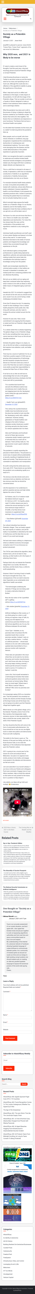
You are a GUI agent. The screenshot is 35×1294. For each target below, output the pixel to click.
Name (5, 1015)
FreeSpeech (7, 1257)
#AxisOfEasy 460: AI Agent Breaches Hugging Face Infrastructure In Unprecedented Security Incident (14, 1129)
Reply (5, 976)
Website (5, 1029)
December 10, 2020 (11, 404)
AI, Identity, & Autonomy (10, 1238)
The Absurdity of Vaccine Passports (14, 870)
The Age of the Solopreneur (12, 1110)
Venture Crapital (8, 1277)
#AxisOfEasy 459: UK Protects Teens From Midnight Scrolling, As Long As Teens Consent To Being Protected (16, 1136)
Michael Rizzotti (8, 916)
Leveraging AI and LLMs (11, 1264)
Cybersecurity (7, 1251)
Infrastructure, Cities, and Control (13, 1261)
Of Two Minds (7, 1271)
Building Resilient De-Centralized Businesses (17, 1244)
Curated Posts (7, 1248)
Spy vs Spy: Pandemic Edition (12, 843)
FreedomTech (7, 1254)
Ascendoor (24, 1288)
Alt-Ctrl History (7, 1241)
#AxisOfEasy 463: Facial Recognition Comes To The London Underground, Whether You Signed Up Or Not (17, 1104)
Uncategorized (7, 1274)
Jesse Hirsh (18, 40)
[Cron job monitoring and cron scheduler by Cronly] (17, 1193)
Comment (6, 991)
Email (5, 1022)
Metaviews (6, 820)
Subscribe (9, 1068)
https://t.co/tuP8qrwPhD (19, 514)
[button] (3, 2)
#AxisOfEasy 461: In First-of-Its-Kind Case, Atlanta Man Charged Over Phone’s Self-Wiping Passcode (16, 1121)
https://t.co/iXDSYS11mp (13, 398)
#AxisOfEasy (7, 1234)
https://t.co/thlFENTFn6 (17, 602)
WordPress (18, 1290)
